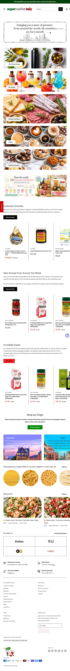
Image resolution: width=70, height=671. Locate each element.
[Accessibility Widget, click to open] (67, 335)
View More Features (60, 533)
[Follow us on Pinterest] (59, 651)
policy (53, 564)
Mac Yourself (34, 392)
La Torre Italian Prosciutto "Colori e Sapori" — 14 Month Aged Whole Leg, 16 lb (16, 252)
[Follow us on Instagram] (55, 651)
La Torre (7, 248)
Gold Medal (33, 320)
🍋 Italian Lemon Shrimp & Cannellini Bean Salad (20, 520)
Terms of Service (43, 588)
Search (5, 596)
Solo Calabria (9, 320)
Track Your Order (8, 586)
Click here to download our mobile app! (15, 640)
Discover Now (10, 217)
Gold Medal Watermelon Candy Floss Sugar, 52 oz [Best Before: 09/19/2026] (41, 324)
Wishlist (40, 594)
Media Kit (6, 618)
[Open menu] (4, 9)
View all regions (35, 427)
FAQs (4, 604)
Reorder (5, 588)
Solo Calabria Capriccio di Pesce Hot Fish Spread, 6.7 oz (15, 323)
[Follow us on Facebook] (49, 651)
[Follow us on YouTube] (62, 651)
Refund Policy (7, 602)
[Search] (60, 9)
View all (64, 467)
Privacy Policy (42, 591)
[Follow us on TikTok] (65, 651)
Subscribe (44, 631)
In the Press (7, 616)
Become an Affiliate (9, 621)
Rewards (6, 591)
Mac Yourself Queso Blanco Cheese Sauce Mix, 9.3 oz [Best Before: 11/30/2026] (40, 396)
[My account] (67, 9)
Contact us (11, 573)
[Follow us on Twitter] (52, 651)
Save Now (9, 361)
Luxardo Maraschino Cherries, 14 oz (40, 251)
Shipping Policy (8, 599)
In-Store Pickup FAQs (9, 594)
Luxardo (32, 248)
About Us (41, 586)
